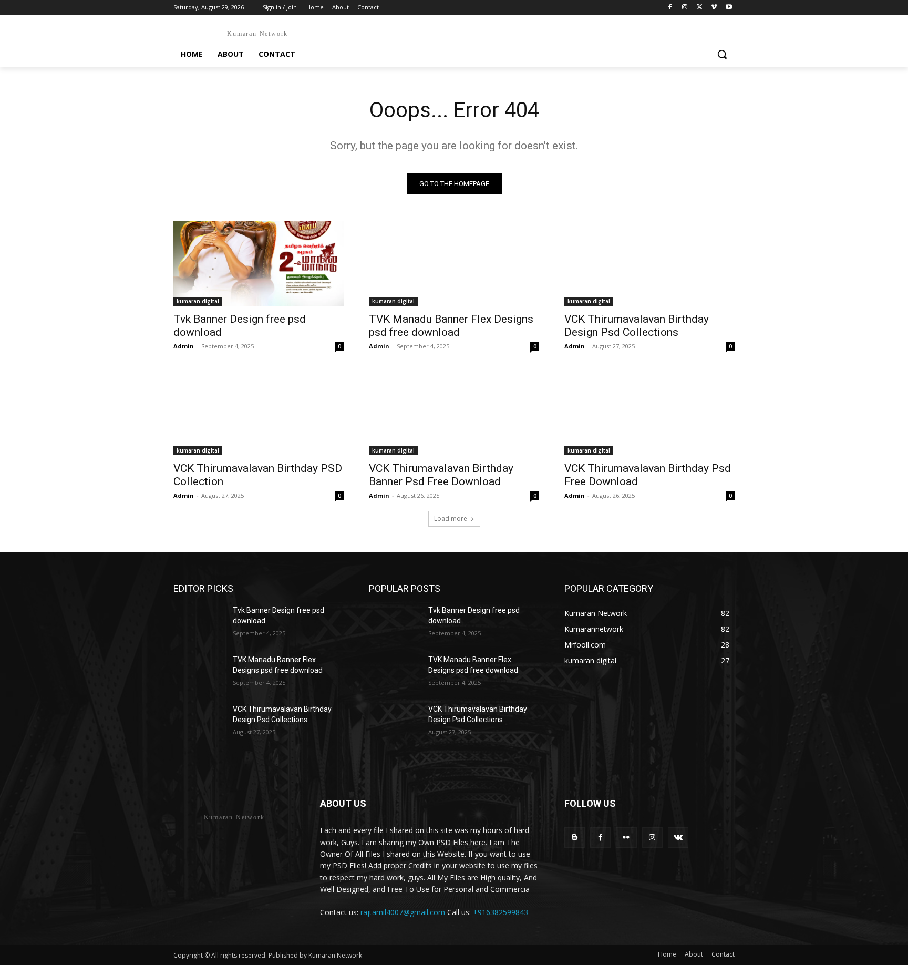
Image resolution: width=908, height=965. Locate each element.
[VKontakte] (678, 837)
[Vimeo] (714, 8)
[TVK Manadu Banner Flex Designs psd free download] (454, 263)
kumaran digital (198, 301)
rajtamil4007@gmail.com (402, 912)
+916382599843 (500, 912)
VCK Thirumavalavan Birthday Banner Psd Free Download (441, 475)
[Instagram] (685, 8)
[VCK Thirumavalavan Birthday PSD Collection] (258, 412)
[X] (700, 8)
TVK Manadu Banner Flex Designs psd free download (451, 325)
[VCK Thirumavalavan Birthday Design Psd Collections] (649, 263)
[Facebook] (670, 8)
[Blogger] (574, 837)
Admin (183, 346)
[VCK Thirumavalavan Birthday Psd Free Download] (649, 412)
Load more (450, 518)
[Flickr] (626, 837)
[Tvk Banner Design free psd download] (258, 263)
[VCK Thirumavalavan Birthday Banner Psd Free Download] (454, 412)
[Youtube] (729, 8)
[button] (722, 54)
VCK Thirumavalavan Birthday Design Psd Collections (636, 325)
